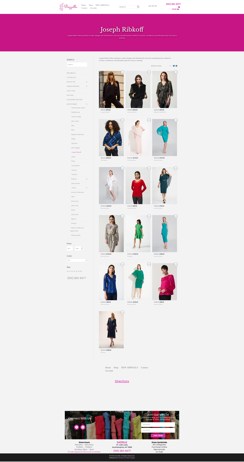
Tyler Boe (74, 143)
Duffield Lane (75, 112)
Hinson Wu (74, 206)
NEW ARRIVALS (71, 73)
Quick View (111, 106)
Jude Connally (76, 117)
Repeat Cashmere (77, 134)
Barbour (74, 179)
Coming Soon (71, 77)
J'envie (73, 188)
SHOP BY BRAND (72, 104)
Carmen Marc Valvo (78, 108)
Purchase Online (159, 447)
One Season (75, 166)
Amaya (73, 223)
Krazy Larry (75, 201)
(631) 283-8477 (173, 4)
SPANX (73, 139)
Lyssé (73, 157)
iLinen (73, 210)
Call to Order (71, 91)
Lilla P (73, 197)
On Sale (159, 451)
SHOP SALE (70, 95)
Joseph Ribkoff (76, 152)
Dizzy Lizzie (74, 214)
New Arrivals (159, 449)
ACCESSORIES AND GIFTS (74, 100)
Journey (74, 170)
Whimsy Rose (75, 235)
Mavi (72, 126)
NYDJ (72, 130)
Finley (73, 161)
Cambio (74, 174)
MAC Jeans (75, 121)
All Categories (159, 444)
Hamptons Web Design (126, 458)
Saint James (75, 183)
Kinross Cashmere (77, 192)
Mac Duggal (75, 148)
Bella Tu (73, 219)
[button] (152, 6)
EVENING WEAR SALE (73, 86)
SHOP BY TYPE (71, 82)
